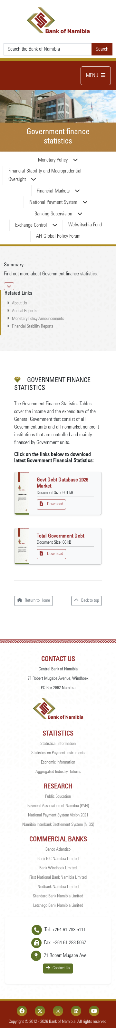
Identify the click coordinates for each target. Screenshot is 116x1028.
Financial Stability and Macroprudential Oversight (45, 175)
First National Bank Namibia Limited (58, 877)
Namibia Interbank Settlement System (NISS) (58, 825)
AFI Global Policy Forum (58, 236)
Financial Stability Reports (32, 326)
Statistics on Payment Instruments (58, 753)
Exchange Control (31, 225)
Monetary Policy (53, 160)
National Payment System (53, 202)
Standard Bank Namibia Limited (58, 896)
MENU (92, 75)
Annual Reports (24, 311)
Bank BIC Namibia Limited (58, 859)
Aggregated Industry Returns (58, 772)
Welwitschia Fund (85, 225)
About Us (19, 303)
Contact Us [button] (61, 968)
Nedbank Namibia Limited (58, 887)
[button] (9, 286)
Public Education (58, 797)
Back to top (90, 600)
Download (55, 504)
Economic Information (58, 762)
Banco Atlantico (58, 849)
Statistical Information (58, 744)
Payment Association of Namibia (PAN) (58, 806)
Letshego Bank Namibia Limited (58, 906)
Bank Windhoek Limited (58, 868)
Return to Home (37, 600)
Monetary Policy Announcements (38, 319)
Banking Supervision (53, 214)
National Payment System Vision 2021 (58, 815)
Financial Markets (53, 191)
